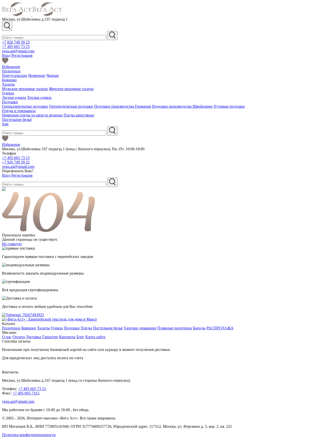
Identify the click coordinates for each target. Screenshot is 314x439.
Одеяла (8, 93)
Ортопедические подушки (71, 106)
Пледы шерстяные (79, 115)
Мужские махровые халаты (25, 89)
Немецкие (36, 75)
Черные (52, 75)
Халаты (8, 84)
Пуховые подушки (229, 106)
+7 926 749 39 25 (16, 42)
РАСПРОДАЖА (220, 328)
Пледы (86, 328)
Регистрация (21, 55)
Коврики (9, 80)
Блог (80, 337)
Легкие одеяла (14, 97)
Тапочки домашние (140, 328)
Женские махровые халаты (71, 89)
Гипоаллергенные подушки (25, 106)
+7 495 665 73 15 (16, 47)
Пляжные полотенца (174, 328)
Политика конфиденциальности (29, 435)
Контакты (67, 337)
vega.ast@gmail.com (18, 51)
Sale (5, 124)
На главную (12, 244)
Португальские (14, 75)
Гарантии (50, 337)
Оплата (19, 337)
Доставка (33, 337)
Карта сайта (95, 337)
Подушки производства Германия (122, 106)
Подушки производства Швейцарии (182, 106)
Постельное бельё (17, 119)
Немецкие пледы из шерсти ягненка (32, 115)
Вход (6, 55)
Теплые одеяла (39, 97)
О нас (7, 337)
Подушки (10, 102)
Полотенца (11, 71)
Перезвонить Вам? (17, 171)
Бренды (199, 328)
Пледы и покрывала (19, 111)
